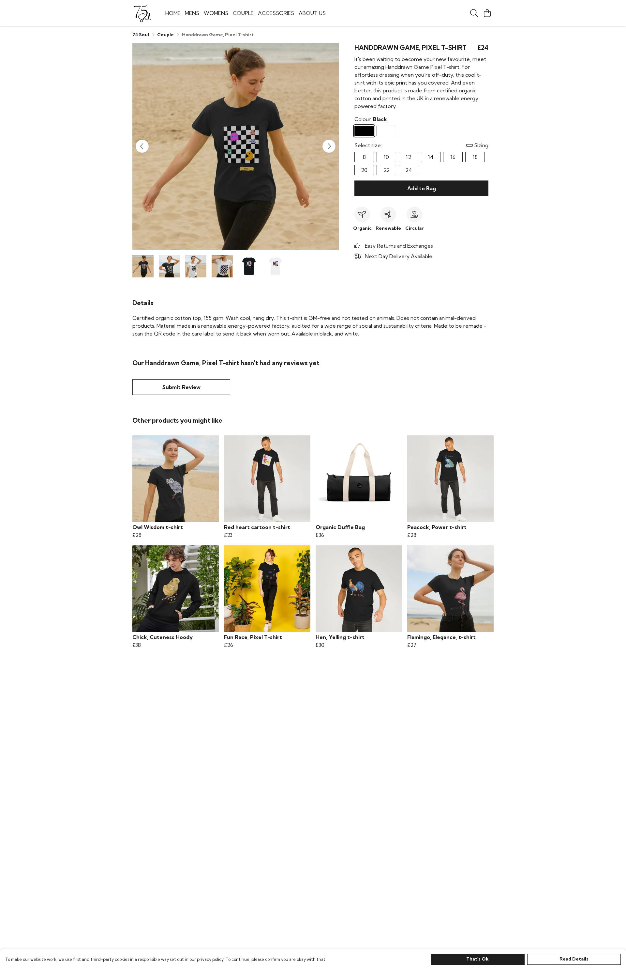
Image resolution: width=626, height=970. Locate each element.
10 (386, 157)
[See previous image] (142, 146)
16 (453, 157)
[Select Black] (364, 131)
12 (408, 157)
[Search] (474, 13)
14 (431, 157)
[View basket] (487, 13)
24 (408, 170)
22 (386, 170)
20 (364, 170)
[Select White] (386, 131)
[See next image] (328, 146)
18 (475, 157)
